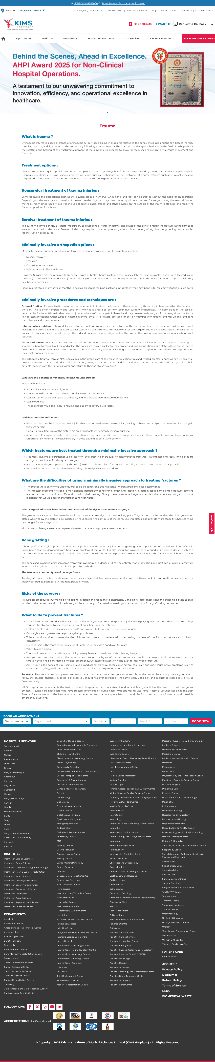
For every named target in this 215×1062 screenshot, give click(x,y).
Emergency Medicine (67, 823)
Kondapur (9, 750)
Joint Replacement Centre (70, 976)
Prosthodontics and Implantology (179, 797)
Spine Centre (168, 861)
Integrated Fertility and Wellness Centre (77, 932)
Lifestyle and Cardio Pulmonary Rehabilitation (133, 758)
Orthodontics (116, 884)
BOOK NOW (200, 721)
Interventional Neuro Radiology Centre (76, 950)
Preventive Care (170, 788)
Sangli (7, 820)
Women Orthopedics (172, 940)
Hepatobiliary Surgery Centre (71, 910)
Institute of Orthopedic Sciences (20, 889)
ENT (59, 841)
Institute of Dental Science (17, 863)
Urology (166, 927)
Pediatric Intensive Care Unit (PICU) (128, 954)
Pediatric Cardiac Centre (122, 932)
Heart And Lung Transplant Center (74, 893)
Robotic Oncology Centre (175, 836)
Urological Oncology (172, 918)
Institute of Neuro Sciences (17, 876)
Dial (86, 3)
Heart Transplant (65, 897)
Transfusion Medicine (173, 905)
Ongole (7, 768)
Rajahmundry (11, 759)
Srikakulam (9, 763)
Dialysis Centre (64, 810)
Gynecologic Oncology (68, 880)
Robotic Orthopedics (172, 841)
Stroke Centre (169, 874)
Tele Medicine (169, 896)
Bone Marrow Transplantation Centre (23, 954)
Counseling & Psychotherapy (71, 780)
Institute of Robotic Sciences (18, 906)
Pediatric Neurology (120, 958)
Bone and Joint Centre (15, 949)
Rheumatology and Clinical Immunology (183, 832)
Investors (144, 10)
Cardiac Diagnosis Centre (17, 975)
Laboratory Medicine (120, 741)
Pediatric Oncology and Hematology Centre (132, 971)
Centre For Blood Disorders (70, 741)
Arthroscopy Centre (14, 936)
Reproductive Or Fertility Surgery (179, 828)
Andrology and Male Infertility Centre (22, 928)
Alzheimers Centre (13, 923)
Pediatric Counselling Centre (124, 941)
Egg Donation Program (69, 819)
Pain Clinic (115, 906)
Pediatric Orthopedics (121, 980)
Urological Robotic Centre (175, 922)
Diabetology (63, 802)
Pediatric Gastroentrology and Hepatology (131, 950)
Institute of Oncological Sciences (20, 880)
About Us (131, 10)
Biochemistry (11, 945)
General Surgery (65, 867)
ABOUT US (169, 964)
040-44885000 (143, 24)
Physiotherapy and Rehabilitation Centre (182, 775)
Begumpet (9, 785)
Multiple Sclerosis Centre (122, 806)
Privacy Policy (172, 969)
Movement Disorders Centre (124, 802)
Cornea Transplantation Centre (72, 775)
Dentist (60, 793)
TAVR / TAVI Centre (172, 892)
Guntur (7, 816)
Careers (174, 10)
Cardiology (9, 984)
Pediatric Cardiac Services (123, 937)
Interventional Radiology (69, 963)
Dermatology (63, 797)
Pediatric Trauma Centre (174, 749)
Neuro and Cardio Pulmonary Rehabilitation (132, 823)
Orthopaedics (116, 889)
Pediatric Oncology (119, 967)
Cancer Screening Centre (16, 967)
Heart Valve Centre (66, 902)
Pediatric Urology (171, 754)
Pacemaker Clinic (118, 902)
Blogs (155, 10)
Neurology (115, 841)
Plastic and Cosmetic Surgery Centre (180, 780)
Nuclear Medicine (118, 858)
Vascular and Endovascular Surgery (180, 931)
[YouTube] (52, 1007)
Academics (186, 10)
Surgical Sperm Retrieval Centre (178, 887)
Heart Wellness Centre (68, 906)
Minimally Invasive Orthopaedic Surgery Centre (133, 797)
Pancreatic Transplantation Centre (127, 919)
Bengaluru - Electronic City (17, 837)
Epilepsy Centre (65, 845)
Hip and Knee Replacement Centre (74, 919)
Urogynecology (170, 913)
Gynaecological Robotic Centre (72, 876)
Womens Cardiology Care (175, 944)
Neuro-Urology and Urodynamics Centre (130, 836)
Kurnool (8, 781)
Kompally (9, 842)
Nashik (7, 807)
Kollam (7, 829)
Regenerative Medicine (173, 823)
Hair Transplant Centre (68, 884)
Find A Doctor (169, 956)
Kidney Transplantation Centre (72, 984)
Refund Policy (172, 980)
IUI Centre (62, 967)
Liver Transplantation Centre (124, 767)
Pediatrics (167, 762)
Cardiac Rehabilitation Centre (19, 980)
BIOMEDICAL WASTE (177, 996)
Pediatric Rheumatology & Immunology (182, 741)
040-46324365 (114, 10)
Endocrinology (64, 828)
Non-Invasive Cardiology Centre (126, 854)
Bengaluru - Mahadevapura (18, 833)
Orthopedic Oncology (121, 893)
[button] (32, 10)
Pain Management (119, 910)
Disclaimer (169, 974)
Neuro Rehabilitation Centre (124, 832)
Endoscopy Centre (66, 836)
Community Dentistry (68, 767)
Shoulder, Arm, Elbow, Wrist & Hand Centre (184, 845)
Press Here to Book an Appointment (123, 3)
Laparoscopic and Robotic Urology (127, 745)
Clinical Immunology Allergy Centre (75, 758)
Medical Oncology (119, 780)
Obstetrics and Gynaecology (124, 863)
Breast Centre (11, 958)
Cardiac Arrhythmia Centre (17, 971)
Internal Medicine (65, 941)
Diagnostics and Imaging (69, 806)
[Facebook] (30, 1007)
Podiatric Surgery (171, 784)
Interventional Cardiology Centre (73, 945)
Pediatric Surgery (171, 745)
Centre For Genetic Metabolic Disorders (77, 745)
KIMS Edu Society (204, 10)
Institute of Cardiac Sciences (18, 859)
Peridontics (168, 771)
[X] (37, 1007)
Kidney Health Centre (67, 980)
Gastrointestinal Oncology (70, 863)
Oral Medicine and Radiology (124, 876)
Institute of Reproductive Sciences (21, 902)
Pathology (115, 928)
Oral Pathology (117, 880)
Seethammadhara (13, 811)
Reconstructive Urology (174, 819)
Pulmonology (169, 806)
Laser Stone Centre (119, 754)
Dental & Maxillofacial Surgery (71, 788)
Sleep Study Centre (171, 849)
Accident (8, 919)
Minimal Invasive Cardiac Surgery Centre (130, 793)
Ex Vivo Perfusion (65, 849)
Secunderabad (11, 746)
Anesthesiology (12, 932)
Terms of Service (174, 985)
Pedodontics (168, 767)
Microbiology (116, 784)
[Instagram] (45, 1007)
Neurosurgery (117, 849)
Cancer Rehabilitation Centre (18, 962)
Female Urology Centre (68, 854)
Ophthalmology (118, 867)
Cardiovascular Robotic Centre (19, 993)
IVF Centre (62, 971)
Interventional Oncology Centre (73, 958)
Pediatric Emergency (120, 945)
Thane (7, 824)
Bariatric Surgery (12, 941)
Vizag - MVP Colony (14, 798)
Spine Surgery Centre (173, 866)
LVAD (112, 771)
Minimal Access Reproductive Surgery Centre (132, 788)
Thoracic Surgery (170, 900)
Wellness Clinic (169, 935)
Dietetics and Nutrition (68, 815)
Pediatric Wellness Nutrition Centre (180, 758)
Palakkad (8, 846)
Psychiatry (167, 802)
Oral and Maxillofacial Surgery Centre (128, 871)
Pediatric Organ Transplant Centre (127, 976)
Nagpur (8, 794)
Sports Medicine (170, 870)
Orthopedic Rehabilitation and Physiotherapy (132, 897)
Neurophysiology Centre (122, 845)
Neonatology (116, 815)
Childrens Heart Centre (68, 754)
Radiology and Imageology (176, 815)
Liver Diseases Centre (120, 762)
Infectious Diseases (66, 923)
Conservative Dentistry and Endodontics (77, 771)
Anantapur (9, 776)
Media (164, 10)
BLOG (166, 990)
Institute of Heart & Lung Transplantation (24, 872)
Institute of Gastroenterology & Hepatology (26, 867)
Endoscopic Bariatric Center (71, 832)
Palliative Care (117, 915)
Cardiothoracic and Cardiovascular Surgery (26, 988)
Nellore (7, 755)
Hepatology (63, 915)
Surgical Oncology (171, 883)
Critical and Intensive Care (70, 784)
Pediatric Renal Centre (121, 984)
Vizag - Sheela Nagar (14, 772)
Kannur (8, 803)
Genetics (61, 871)
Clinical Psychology (66, 762)
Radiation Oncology (172, 810)
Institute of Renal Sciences (17, 898)
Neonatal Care (117, 810)
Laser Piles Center (118, 749)
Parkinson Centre (118, 923)
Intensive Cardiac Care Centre (72, 937)
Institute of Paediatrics (15, 893)
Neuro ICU (115, 828)
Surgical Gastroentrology (174, 879)
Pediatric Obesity (118, 963)
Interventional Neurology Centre (73, 954)
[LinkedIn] (59, 1007)
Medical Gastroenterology (123, 775)
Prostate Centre (170, 793)
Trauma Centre (170, 909)
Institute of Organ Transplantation (21, 885)
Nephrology (116, 819)
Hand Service (63, 889)
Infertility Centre (65, 928)
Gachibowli (9, 790)
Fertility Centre (64, 858)
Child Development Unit (69, 749)
